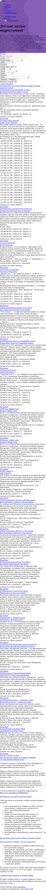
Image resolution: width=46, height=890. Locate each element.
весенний (3, 88)
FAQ (6, 9)
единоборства (5, 86)
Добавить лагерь (10, 13)
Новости (7, 7)
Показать (12, 79)
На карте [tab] (9, 84)
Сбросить (4, 79)
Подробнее (4, 118)
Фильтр (3, 52)
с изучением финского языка (22, 86)
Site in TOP (29, 889)
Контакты (8, 11)
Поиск (2, 56)
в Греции (36, 86)
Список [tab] (3, 84)
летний (10, 88)
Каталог (7, 5)
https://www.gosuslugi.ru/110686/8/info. (14, 793)
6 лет (11, 883)
